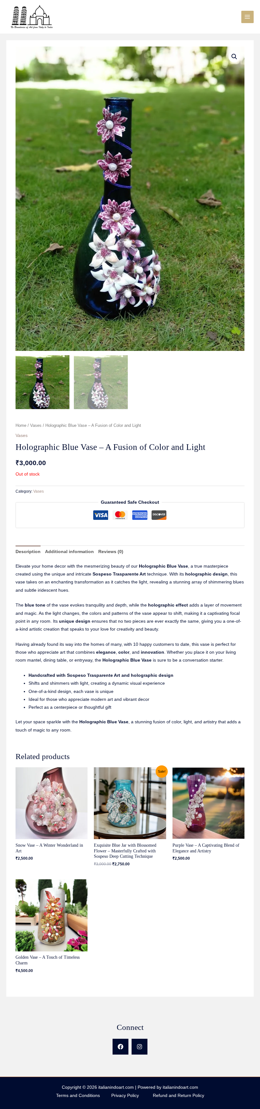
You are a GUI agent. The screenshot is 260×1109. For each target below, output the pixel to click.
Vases (36, 425)
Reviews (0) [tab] (110, 551)
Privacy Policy (132, 1095)
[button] (234, 56)
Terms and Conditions (83, 1095)
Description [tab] (28, 551)
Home (21, 425)
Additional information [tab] (69, 551)
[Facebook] (120, 1047)
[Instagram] (139, 1047)
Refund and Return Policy (178, 1095)
